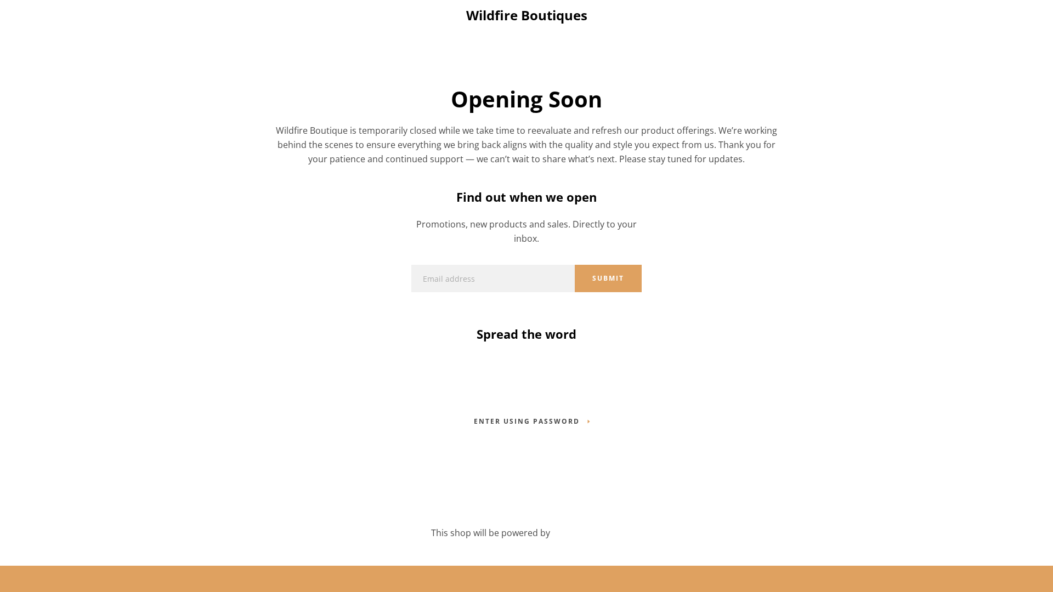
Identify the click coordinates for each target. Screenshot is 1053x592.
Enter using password (527, 421)
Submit (608, 278)
